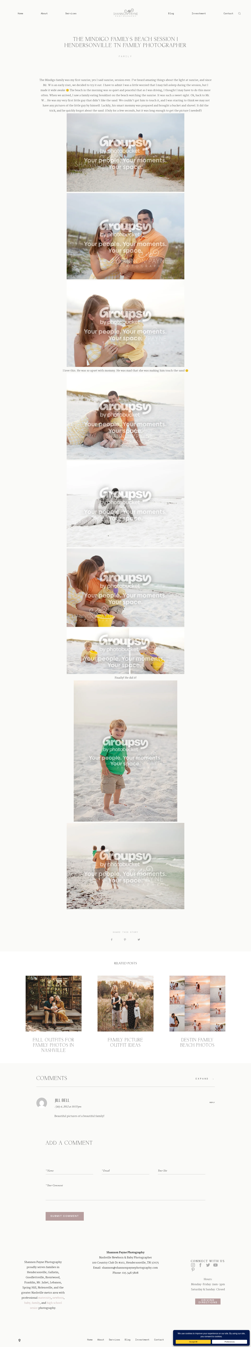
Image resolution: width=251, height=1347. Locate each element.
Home (20, 13)
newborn (58, 1298)
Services (71, 13)
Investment (199, 13)
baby (27, 1303)
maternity (44, 1298)
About (44, 13)
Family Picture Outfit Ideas (125, 1014)
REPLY (212, 1102)
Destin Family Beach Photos (197, 1014)
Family (125, 56)
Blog (171, 13)
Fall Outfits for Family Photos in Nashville (54, 1014)
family (36, 1303)
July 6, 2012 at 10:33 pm (68, 1106)
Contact (228, 13)
